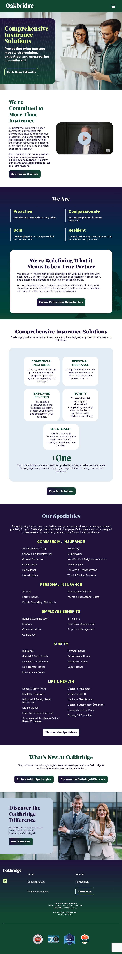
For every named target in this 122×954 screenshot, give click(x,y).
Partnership (82, 881)
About (30, 874)
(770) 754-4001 (65, 914)
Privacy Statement (37, 891)
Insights (79, 874)
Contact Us (85, 891)
